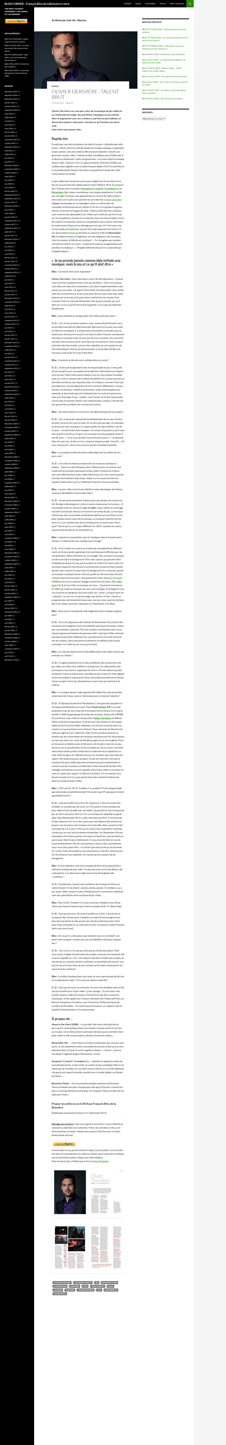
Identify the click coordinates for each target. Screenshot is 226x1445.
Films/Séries (150, 4)
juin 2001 (8, 615)
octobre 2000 (10, 641)
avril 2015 (9, 283)
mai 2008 (8, 479)
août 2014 (9, 305)
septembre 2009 (11, 435)
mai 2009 (8, 446)
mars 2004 (9, 549)
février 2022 (10, 132)
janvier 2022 (10, 136)
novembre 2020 (11, 169)
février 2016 (10, 257)
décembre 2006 (11, 501)
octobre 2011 (10, 364)
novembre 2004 (11, 538)
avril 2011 (9, 376)
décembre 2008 (11, 457)
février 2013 (10, 335)
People (163, 4)
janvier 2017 (10, 235)
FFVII (85, 1286)
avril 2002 (9, 604)
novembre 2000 (11, 638)
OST (99, 1290)
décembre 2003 (11, 553)
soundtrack (60, 1294)
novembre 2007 (11, 483)
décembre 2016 (11, 239)
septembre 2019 (11, 198)
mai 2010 (8, 405)
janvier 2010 (10, 420)
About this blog (177, 4)
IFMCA (73, 232)
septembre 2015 (11, 272)
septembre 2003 (11, 564)
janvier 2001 (10, 630)
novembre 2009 (11, 427)
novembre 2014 (11, 302)
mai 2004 (8, 545)
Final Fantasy (98, 1286)
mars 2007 (9, 494)
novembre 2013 (11, 320)
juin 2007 (8, 490)
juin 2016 (8, 246)
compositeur (60, 1286)
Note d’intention (101, 1161)
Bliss (70, 103)
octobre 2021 (10, 143)
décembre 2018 (11, 206)
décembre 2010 (11, 387)
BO (97, 1283)
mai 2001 (8, 619)
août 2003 (9, 567)
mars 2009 (9, 453)
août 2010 (9, 398)
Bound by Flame (110, 1283)
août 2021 (9, 150)
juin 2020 (8, 180)
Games (138, 4)
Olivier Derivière (113, 199)
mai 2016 (8, 250)
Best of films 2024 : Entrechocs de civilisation (163, 54)
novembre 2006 (11, 505)
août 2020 (9, 176)
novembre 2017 (11, 221)
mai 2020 (8, 184)
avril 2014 (9, 309)
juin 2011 (8, 372)
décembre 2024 (11, 95)
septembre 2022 (11, 110)
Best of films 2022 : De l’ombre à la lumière (162, 98)
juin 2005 (8, 531)
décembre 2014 (11, 298)
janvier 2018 (10, 217)
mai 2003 (8, 579)
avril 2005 (9, 534)
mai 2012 (8, 353)
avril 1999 (9, 656)
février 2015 (10, 291)
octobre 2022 (10, 106)
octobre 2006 (10, 508)
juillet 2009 (9, 438)
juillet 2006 (9, 519)
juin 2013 (8, 328)
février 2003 (10, 586)
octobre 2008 (10, 464)
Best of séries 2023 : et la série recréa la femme (164, 76)
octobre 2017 (10, 224)
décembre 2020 (11, 165)
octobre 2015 (10, 269)
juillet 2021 (9, 154)
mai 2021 (8, 162)
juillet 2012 (9, 350)
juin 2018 (8, 209)
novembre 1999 (11, 649)
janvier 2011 (10, 383)
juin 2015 (8, 280)
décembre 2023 (11, 99)
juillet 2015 (9, 276)
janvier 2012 (10, 357)
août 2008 (9, 471)
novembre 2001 (11, 612)
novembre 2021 (11, 139)
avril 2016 (9, 254)
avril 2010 (9, 409)
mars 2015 (9, 287)
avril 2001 (9, 623)
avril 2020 (9, 187)
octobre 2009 (10, 431)
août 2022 (9, 114)
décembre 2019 (11, 195)
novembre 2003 (11, 556)
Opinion (127, 4)
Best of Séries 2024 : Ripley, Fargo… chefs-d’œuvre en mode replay (162, 69)
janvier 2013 (10, 339)
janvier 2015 (10, 294)
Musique (58, 1290)
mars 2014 (9, 313)
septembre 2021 (11, 147)
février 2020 (10, 191)
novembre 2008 (11, 460)
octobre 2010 (10, 390)
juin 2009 (8, 442)
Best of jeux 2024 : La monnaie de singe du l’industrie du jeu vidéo (17, 73)
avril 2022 (9, 125)
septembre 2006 (11, 512)
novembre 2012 (11, 346)
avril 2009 (9, 449)
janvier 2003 (10, 590)
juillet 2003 (9, 571)
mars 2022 (9, 128)
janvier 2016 (10, 261)
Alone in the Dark (113, 577)
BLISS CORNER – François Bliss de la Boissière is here (37, 3)
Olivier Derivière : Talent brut (85, 94)
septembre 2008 (11, 468)
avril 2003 (9, 582)
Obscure (70, 1290)
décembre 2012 (11, 342)
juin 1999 (8, 652)
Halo (110, 1286)
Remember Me (111, 1290)
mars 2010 (9, 412)
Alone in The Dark (62, 1283)
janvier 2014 (10, 317)
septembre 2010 (11, 394)
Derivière (75, 1286)
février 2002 (10, 608)
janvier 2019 (10, 202)
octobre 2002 (10, 593)
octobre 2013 (10, 324)
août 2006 (9, 516)
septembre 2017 (11, 228)
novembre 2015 (11, 265)
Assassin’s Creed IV (83, 1283)
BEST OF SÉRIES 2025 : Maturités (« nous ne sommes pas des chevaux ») (163, 47)
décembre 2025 (11, 91)
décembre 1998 (11, 660)
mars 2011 (9, 379)
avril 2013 (9, 331)
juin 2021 (8, 158)
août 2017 (9, 232)
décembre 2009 (11, 424)
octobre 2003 (10, 560)
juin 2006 (8, 523)
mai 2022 (8, 121)
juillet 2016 (9, 243)
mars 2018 (9, 213)
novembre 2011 (11, 361)
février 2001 (10, 626)
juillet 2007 (9, 486)
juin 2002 (8, 601)
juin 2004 (8, 542)
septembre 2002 (11, 597)
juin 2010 (8, 401)
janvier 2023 (10, 102)
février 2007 (10, 497)
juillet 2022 (9, 117)
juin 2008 (8, 475)
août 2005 (9, 527)
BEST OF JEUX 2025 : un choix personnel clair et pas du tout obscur (17, 48)
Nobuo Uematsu (102, 718)
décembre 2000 (11, 634)
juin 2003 (8, 575)
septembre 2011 (11, 368)
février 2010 (10, 416)
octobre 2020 (10, 173)
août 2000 (9, 645)
